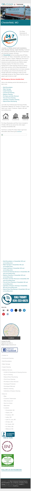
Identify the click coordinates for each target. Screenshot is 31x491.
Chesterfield (6, 55)
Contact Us (5, 355)
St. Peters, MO (9, 426)
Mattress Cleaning (8, 94)
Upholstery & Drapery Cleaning (11, 99)
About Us (4, 394)
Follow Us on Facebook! (11, 470)
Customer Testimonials (10, 398)
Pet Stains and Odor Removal (11, 96)
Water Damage (7, 89)
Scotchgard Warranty (9, 386)
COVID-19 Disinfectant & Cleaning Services (15, 372)
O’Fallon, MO (9, 422)
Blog (5, 396)
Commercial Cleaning (8, 92)
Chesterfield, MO (10, 410)
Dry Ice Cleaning (8, 374)
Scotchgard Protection (10, 384)
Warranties (7, 405)
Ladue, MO (9, 417)
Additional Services (7, 370)
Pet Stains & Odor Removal (11, 381)
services (19, 131)
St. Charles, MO (10, 424)
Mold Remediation (8, 87)
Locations (6, 408)
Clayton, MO (9, 412)
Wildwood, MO (9, 429)
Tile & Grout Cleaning (9, 379)
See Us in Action (8, 403)
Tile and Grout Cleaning (9, 97)
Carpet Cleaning (7, 90)
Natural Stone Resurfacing (10, 101)
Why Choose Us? (8, 401)
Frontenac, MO (10, 415)
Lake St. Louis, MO (11, 419)
